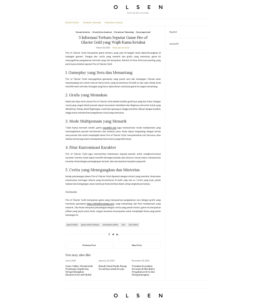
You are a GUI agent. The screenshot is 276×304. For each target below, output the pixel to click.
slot (123, 224)
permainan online (110, 224)
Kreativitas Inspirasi (114, 22)
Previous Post (89, 245)
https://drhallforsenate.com (100, 203)
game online (72, 224)
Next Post (137, 245)
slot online (133, 224)
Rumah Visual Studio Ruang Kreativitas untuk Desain (113, 267)
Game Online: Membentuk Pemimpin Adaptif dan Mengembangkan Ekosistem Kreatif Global (79, 270)
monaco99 (174, 44)
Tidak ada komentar (121, 47)
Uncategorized (143, 32)
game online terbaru (90, 224)
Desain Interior (72, 22)
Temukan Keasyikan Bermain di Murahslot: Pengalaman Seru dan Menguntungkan (143, 270)
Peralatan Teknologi (92, 22)
